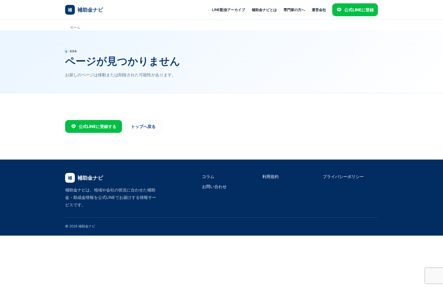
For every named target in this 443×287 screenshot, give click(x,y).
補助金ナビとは (264, 9)
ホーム (75, 27)
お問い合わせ (214, 186)
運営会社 (319, 9)
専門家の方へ (294, 9)
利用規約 (270, 176)
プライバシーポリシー (343, 176)
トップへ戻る (143, 126)
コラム (208, 176)
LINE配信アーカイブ (228, 9)
